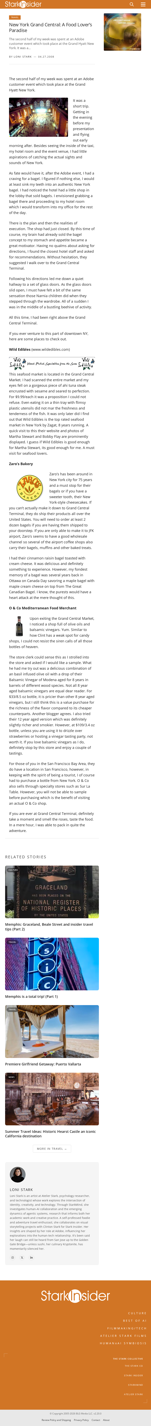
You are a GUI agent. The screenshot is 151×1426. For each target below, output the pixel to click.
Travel (15, 17)
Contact (96, 1420)
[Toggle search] (131, 4)
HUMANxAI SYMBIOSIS (123, 1343)
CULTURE (137, 1313)
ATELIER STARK (133, 1394)
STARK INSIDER (133, 1375)
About (106, 1420)
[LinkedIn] (31, 1257)
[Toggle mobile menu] (143, 4)
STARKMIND (135, 1385)
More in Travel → (52, 1148)
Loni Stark (23, 56)
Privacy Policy (81, 1420)
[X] (22, 1257)
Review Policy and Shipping (56, 1420)
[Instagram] (12, 1257)
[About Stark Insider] (122, 32)
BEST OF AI (135, 1320)
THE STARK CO (134, 1365)
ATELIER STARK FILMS (123, 1336)
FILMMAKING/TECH (127, 1328)
